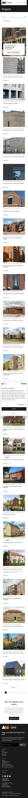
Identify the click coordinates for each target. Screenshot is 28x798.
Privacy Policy (4, 793)
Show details (21, 404)
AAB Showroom (5, 752)
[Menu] (25, 2)
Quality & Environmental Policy (15, 793)
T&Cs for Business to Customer (8, 766)
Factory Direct (4, 755)
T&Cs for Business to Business (7, 765)
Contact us (4, 772)
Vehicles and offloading (6, 764)
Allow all (14, 408)
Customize (13, 413)
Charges (3, 760)
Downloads (4, 753)
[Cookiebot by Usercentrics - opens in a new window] (21, 384)
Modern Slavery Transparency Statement (10, 795)
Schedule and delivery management (6, 762)
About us (3, 751)
